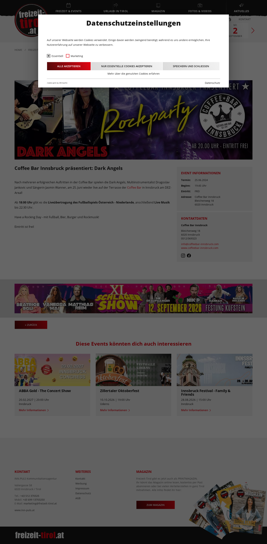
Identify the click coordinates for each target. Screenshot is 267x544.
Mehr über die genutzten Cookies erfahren (134, 73)
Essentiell (57, 56)
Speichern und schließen (191, 66)
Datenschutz (212, 83)
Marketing (77, 56)
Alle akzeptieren (68, 66)
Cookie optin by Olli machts (57, 83)
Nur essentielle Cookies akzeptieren (126, 66)
